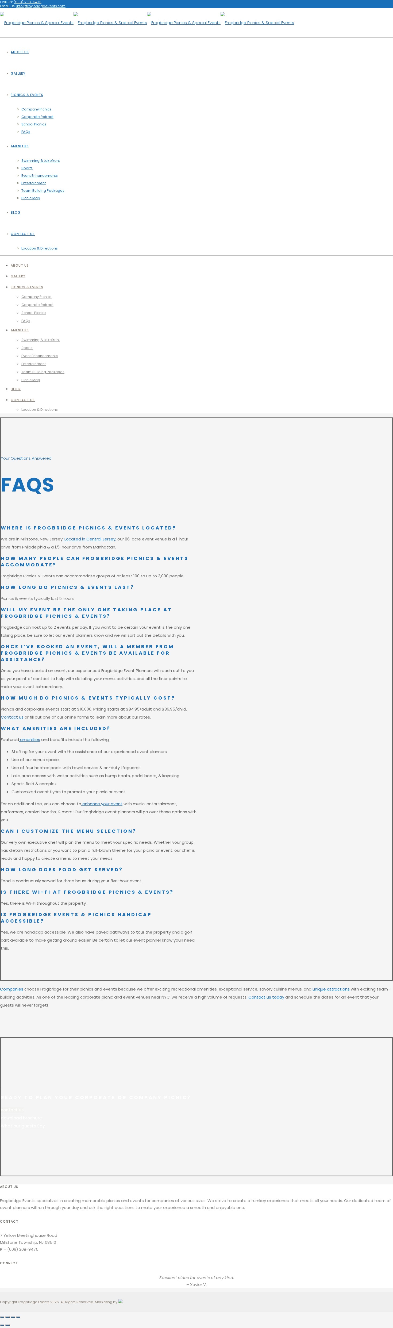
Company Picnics (36, 109)
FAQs (25, 131)
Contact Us (23, 234)
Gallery (18, 73)
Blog (16, 212)
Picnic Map (30, 198)
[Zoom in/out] (18, 1317)
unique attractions (331, 989)
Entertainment (33, 183)
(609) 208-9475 (22, 1249)
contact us (12, 1110)
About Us (20, 52)
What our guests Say (23, 1126)
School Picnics (33, 124)
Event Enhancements (39, 175)
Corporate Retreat (37, 116)
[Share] (7, 1317)
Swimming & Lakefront (40, 160)
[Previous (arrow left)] (2, 1325)
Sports (27, 168)
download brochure (21, 1118)
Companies (11, 989)
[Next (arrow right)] (7, 1325)
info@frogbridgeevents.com (41, 6)
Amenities (20, 146)
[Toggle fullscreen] (13, 1317)
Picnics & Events (27, 95)
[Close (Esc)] (2, 1317)
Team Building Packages (42, 190)
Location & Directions (39, 248)
